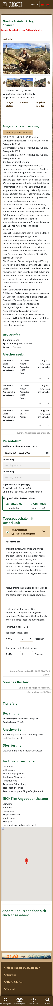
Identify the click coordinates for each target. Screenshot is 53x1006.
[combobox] (26, 465)
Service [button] (11, 975)
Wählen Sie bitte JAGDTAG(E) (21, 446)
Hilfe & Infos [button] (15, 982)
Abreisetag (9, 471)
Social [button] (11, 989)
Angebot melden (40, 104)
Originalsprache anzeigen (18, 132)
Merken (24, 102)
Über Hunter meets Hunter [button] (23, 967)
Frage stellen (9, 104)
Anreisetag (9, 459)
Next (48, 82)
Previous (4, 82)
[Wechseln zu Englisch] (48, 4)
